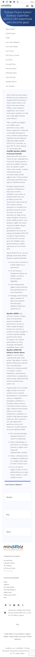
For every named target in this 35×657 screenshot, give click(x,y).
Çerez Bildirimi (19, 634)
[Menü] (27, 6)
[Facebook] (14, 1)
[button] (32, 6)
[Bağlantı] (17, 497)
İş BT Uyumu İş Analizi (12, 55)
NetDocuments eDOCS (10, 595)
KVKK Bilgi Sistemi (11, 73)
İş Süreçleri (9, 60)
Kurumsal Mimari (11, 64)
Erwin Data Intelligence (10, 590)
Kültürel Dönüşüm (11, 68)
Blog (32, 2)
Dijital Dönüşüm (10, 33)
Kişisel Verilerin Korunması (18, 636)
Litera (5, 597)
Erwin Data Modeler (9, 587)
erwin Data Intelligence (13, 42)
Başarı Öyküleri (10, 29)
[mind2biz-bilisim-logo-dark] (6, 6)
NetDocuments (8, 592)
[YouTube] (10, 1)
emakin (8, 38)
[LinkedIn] (3, 1)
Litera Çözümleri (11, 77)
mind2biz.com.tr (10, 648)
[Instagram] (7, 1)
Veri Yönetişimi (10, 86)
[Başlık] (17, 1)
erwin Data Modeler (12, 47)
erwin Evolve (10, 51)
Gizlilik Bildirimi (9, 634)
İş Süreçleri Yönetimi (9, 563)
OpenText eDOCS (11, 82)
